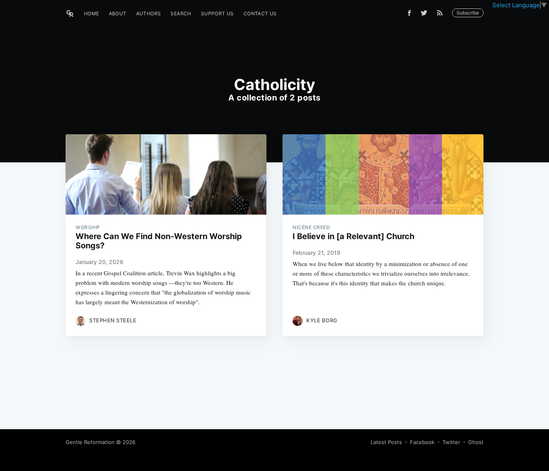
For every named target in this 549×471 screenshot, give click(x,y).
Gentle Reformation (90, 442)
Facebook (422, 442)
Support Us (217, 13)
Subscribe (468, 13)
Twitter (451, 442)
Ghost (475, 442)
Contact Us (260, 13)
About (118, 13)
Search (180, 13)
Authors (148, 13)
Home (91, 13)
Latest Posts (386, 442)
